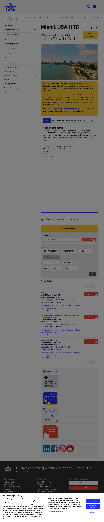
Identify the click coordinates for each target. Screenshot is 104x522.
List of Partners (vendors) (56, 511)
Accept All (93, 501)
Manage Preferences (93, 513)
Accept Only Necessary (93, 506)
